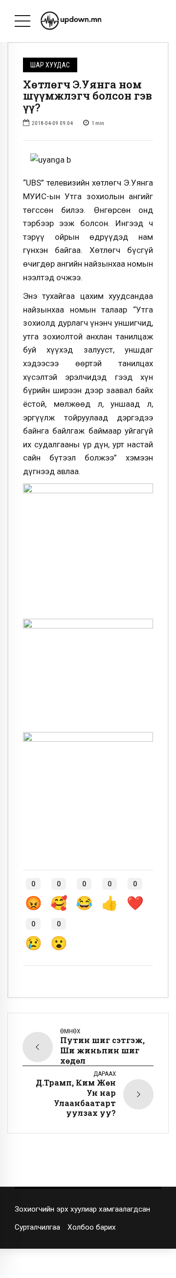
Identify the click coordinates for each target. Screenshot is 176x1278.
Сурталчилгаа (37, 1227)
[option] (88, 160)
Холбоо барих (91, 1227)
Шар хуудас (50, 65)
